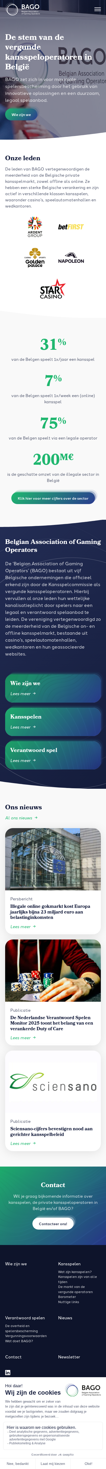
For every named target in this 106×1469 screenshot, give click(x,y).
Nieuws (65, 1317)
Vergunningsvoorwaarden (26, 1335)
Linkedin (7, 1372)
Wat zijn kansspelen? (75, 1271)
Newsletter (69, 1356)
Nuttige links (68, 1301)
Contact (13, 1356)
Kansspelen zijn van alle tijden (77, 1279)
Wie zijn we (16, 1263)
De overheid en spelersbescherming (21, 1328)
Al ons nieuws (18, 817)
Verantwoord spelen (25, 1317)
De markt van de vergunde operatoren (75, 1289)
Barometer (67, 1296)
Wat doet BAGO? (19, 1340)
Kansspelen (69, 1263)
